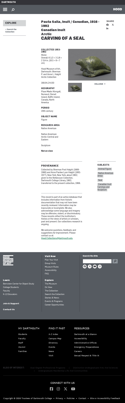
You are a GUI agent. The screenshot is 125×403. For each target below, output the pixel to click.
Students (22, 334)
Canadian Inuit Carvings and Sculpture (104, 187)
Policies (71, 398)
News (51, 351)
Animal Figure (104, 169)
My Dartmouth (28, 328)
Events (52, 347)
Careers (78, 351)
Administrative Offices (85, 342)
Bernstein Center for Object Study (18, 284)
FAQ (47, 274)
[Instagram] (58, 389)
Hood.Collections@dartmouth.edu (57, 238)
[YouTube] (73, 389)
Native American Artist (105, 174)
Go (115, 261)
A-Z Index (53, 334)
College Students (11, 287)
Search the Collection (54, 294)
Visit (51, 355)
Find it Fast (57, 328)
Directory (53, 342)
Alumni (21, 347)
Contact (82, 398)
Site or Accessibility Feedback (105, 398)
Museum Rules (52, 267)
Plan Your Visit (51, 260)
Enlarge (99, 84)
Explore (10, 23)
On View (48, 287)
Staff (20, 342)
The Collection (51, 291)
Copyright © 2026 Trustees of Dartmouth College (27, 398)
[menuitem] (29, 340)
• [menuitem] (64, 398)
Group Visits (50, 263)
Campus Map (55, 338)
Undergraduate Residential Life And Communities (63, 370)
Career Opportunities (54, 305)
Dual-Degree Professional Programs (47, 367)
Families (22, 351)
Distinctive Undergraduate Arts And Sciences (95, 367)
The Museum (51, 284)
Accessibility (51, 270)
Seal (100, 180)
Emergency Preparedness (86, 347)
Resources (81, 328)
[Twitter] (65, 389)
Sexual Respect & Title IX (86, 355)
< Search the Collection (10, 31)
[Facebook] (51, 389)
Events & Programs (54, 301)
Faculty (6, 291)
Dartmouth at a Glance (85, 334)
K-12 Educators (10, 294)
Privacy (59, 398)
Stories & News (52, 298)
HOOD (117, 9)
